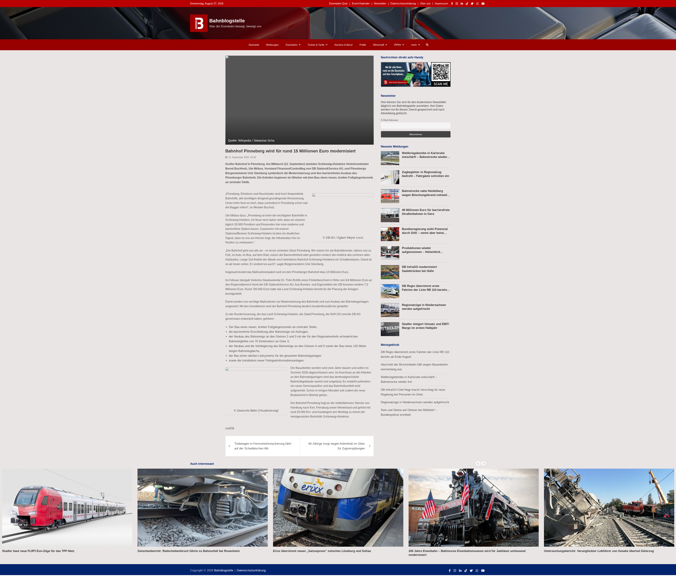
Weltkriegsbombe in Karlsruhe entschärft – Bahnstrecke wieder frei (424, 157)
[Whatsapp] (477, 4)
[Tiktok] (467, 4)
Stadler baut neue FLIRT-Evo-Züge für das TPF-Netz (38, 551)
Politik (362, 44)
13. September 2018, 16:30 (242, 157)
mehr (414, 44)
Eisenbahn (292, 44)
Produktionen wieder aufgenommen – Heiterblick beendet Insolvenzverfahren (421, 251)
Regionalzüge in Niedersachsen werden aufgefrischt (415, 402)
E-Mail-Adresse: (390, 120)
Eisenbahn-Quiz (338, 3)
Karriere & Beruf (343, 44)
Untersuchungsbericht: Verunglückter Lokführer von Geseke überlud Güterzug (599, 551)
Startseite (254, 44)
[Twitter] (472, 4)
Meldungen (272, 44)
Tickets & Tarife (316, 44)
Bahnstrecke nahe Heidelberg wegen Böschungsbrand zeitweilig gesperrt (426, 195)
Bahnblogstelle (227, 20)
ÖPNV (397, 44)
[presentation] (478, 463)
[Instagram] (456, 4)
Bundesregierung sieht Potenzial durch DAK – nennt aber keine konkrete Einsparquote (425, 233)
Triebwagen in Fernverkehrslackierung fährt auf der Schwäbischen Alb (262, 446)
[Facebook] (452, 4)
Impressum (441, 3)
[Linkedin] (461, 4)
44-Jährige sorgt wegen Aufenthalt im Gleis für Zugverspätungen (336, 446)
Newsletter (380, 3)
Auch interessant (202, 463)
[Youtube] (483, 4)
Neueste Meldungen (394, 146)
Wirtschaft (378, 44)
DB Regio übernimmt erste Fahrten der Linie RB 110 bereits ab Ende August (424, 290)
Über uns (425, 3)
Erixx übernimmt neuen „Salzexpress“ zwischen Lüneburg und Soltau (322, 551)
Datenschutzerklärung (403, 3)
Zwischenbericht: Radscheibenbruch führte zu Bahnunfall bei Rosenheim (188, 551)
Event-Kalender (361, 3)
